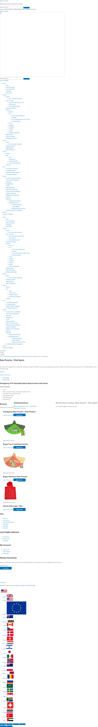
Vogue (11, 131)
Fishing (8, 165)
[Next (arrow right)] (9, 726)
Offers (4, 212)
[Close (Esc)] (22, 724)
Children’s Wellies (17, 204)
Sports (5, 151)
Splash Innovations (20, 585)
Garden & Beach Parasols (13, 172)
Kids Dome (9, 93)
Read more (19, 415)
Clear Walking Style (14, 106)
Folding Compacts (11, 108)
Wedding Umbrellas (11, 138)
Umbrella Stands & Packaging (14, 210)
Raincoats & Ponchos (15, 201)
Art (10, 113)
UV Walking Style (10, 170)
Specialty (8, 182)
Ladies (5, 95)
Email (1, 565)
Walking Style (9, 134)
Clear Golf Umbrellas (14, 163)
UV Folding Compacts (12, 168)
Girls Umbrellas (10, 87)
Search (2, 7)
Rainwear (8, 199)
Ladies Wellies (16, 206)
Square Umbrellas (11, 193)
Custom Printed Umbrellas (13, 178)
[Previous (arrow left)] (3, 726)
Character (8, 91)
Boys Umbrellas (10, 89)
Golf (7, 155)
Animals (14, 117)
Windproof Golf (13, 161)
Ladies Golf (12, 159)
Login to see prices (5, 375)
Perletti (11, 129)
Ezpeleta (11, 127)
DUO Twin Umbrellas (11, 189)
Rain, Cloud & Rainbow (18, 115)
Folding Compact (10, 146)
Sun (4, 167)
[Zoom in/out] (3, 724)
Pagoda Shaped (10, 187)
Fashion (8, 110)
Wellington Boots (13, 202)
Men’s (4, 140)
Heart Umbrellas (10, 136)
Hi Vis (7, 185)
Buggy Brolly (9, 184)
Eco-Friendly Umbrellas (15, 98)
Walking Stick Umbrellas (12, 195)
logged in (65, 406)
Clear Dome (12, 104)
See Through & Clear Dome (16, 102)
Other (4, 176)
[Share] (16, 724)
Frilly (10, 123)
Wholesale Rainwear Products (12, 356)
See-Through (9, 100)
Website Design (31, 585)
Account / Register (8, 214)
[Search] (26, 7)
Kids (4, 83)
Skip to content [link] (4, 1)
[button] (49, 351)
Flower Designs (16, 121)
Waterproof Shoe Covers (19, 208)
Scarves (8, 197)
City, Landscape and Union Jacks (21, 119)
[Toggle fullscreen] (9, 724)
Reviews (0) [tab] (6, 380)
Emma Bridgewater (14, 132)
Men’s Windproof (10, 149)
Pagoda (11, 125)
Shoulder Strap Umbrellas (13, 191)
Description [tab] (6, 378)
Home (1, 356)
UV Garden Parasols (11, 174)
